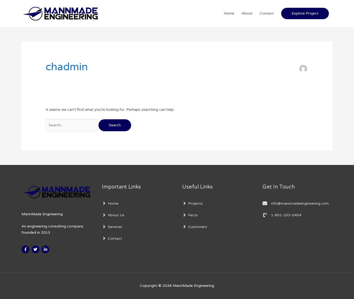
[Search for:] (72, 125)
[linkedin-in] (46, 249)
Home (229, 13)
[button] (305, 13)
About (247, 13)
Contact (267, 13)
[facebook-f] (26, 249)
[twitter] (36, 249)
